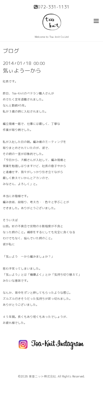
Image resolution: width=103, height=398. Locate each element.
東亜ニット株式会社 (42, 376)
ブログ (11, 51)
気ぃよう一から (22, 70)
